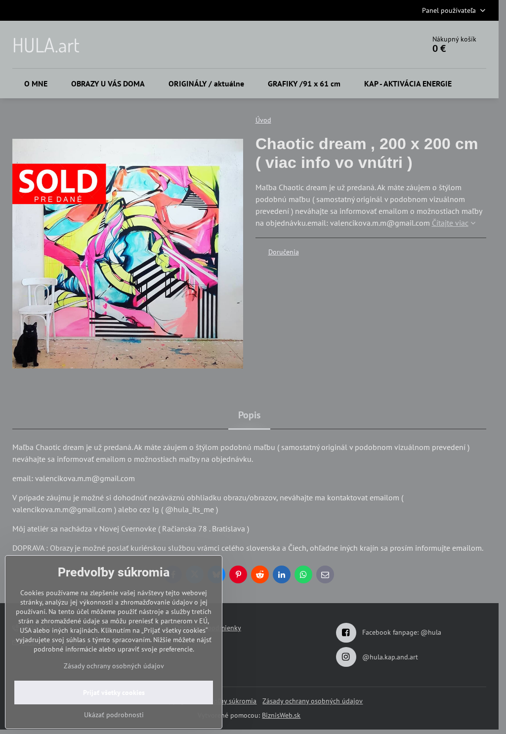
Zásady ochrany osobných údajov (312, 700)
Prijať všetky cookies (114, 692)
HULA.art (46, 44)
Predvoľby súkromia (226, 700)
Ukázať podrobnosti (114, 714)
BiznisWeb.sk (281, 715)
